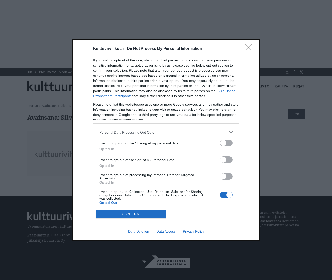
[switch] (226, 143)
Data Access (166, 231)
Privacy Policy (193, 231)
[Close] (250, 48)
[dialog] (166, 140)
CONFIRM (131, 214)
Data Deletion (138, 231)
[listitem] (166, 132)
